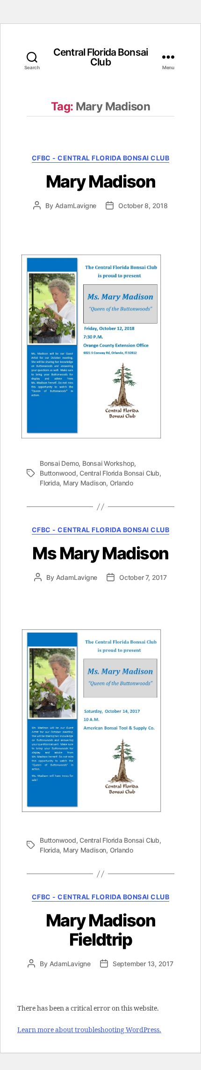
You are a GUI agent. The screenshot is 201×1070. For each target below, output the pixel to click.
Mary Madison (100, 181)
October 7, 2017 (142, 577)
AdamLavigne (75, 206)
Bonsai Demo (59, 463)
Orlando (121, 483)
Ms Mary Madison (100, 553)
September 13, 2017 (143, 964)
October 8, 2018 (142, 206)
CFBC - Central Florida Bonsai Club (100, 158)
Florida (49, 483)
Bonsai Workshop (108, 463)
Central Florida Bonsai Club (100, 57)
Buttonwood (58, 473)
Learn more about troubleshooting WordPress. (89, 1030)
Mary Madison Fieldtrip (100, 930)
